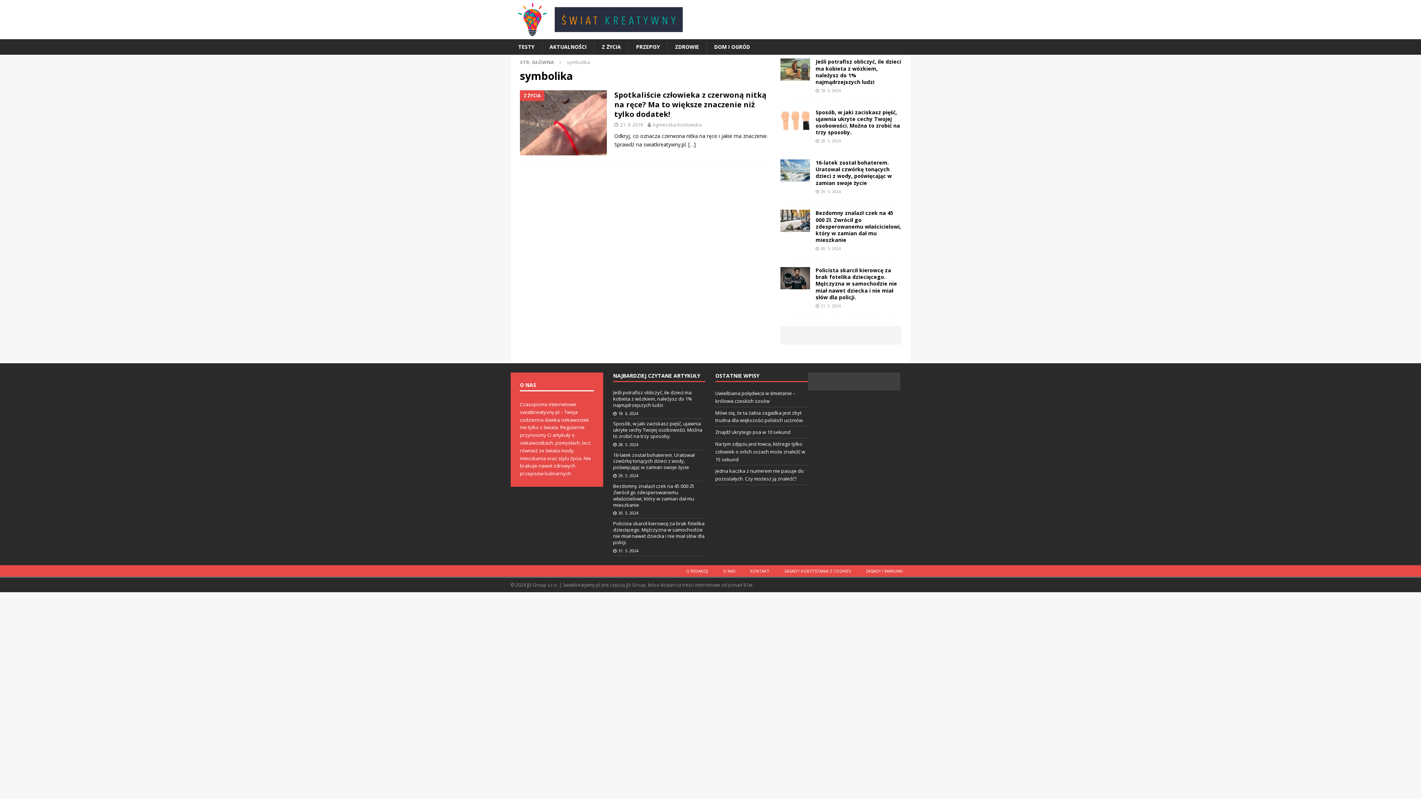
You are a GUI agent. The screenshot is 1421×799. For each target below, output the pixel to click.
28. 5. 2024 (831, 141)
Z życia (611, 46)
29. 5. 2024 (831, 191)
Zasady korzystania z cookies (817, 571)
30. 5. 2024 (831, 248)
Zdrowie (687, 46)
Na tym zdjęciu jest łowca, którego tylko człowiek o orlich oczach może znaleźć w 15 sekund (760, 452)
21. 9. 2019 (631, 124)
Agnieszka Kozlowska (677, 124)
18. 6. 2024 (831, 90)
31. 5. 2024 (831, 306)
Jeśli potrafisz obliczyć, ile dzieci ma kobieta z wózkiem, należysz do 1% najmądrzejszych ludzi (858, 71)
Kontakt (759, 571)
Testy (526, 46)
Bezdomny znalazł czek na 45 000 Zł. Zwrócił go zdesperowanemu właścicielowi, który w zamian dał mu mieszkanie (858, 226)
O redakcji (697, 571)
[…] (692, 144)
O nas (729, 571)
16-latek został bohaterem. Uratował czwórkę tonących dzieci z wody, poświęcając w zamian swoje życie (854, 172)
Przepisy (648, 46)
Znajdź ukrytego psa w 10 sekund (752, 432)
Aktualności (568, 46)
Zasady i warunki (884, 571)
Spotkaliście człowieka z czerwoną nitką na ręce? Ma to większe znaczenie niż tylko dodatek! (690, 104)
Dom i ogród (732, 46)
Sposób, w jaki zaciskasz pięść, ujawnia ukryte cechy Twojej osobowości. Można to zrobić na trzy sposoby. (858, 122)
